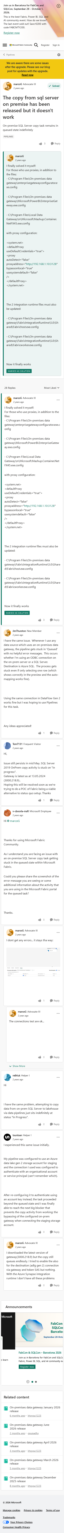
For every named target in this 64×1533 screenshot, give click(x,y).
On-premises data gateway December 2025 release (33, 1479)
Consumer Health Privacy (16, 1527)
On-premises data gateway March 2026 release (34, 1461)
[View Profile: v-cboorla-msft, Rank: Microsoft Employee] (7, 813)
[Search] (36, 45)
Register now (12, 32)
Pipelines (10, 54)
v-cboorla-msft (21, 811)
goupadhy (33, 1433)
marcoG (18, 84)
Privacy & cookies (33, 1510)
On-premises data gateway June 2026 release (29, 1426)
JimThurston (19, 631)
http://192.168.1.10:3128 (41, 264)
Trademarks (9, 1517)
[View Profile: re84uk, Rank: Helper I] (7, 1077)
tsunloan (17, 1135)
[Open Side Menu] (5, 45)
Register (45, 44)
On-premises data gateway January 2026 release (35, 1409)
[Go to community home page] (21, 45)
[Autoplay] (28, 1381)
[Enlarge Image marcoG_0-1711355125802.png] (33, 962)
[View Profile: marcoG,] (10, 157)
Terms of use (53, 1510)
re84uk (16, 1075)
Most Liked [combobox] (52, 388)
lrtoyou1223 (34, 1415)
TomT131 (18, 744)
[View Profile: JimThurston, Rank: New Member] (7, 632)
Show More (19, 1066)
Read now (27, 75)
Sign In (56, 44)
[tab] (32, 1381)
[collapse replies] (32, 395)
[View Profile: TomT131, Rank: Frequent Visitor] (7, 745)
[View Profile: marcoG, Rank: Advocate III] (7, 86)
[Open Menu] (58, 54)
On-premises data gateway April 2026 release (33, 1444)
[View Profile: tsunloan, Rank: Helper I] (7, 1137)
